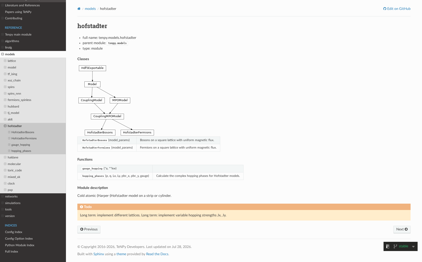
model (12, 67)
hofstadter (15, 126)
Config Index (13, 232)
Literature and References (22, 5)
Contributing (13, 18)
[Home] (79, 9)
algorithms (12, 41)
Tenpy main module (18, 34)
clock (11, 183)
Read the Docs (157, 254)
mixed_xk (14, 177)
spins (11, 87)
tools (8, 209)
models (10, 54)
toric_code (15, 170)
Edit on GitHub (398, 9)
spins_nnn (14, 93)
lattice (12, 61)
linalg (8, 47)
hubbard (13, 106)
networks (11, 196)
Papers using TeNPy (18, 12)
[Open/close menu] (2, 5)
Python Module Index (19, 245)
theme (121, 254)
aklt (10, 119)
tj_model (13, 113)
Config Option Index (19, 238)
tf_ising (12, 74)
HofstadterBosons (22, 132)
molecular (14, 164)
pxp (10, 190)
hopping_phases (21, 151)
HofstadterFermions (24, 138)
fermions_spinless (19, 100)
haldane (13, 157)
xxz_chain (14, 80)
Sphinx (98, 254)
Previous (90, 229)
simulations (12, 203)
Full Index (11, 251)
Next (400, 229)
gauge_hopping (20, 145)
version (10, 216)
